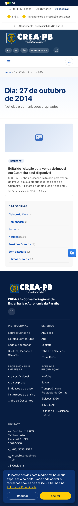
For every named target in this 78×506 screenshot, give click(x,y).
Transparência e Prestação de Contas (55, 390)
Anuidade (55, 332)
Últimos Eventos (21, 259)
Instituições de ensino (21, 394)
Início (8, 72)
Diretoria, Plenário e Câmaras (22, 353)
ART (55, 338)
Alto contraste (39, 50)
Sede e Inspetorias (19, 344)
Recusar (22, 496)
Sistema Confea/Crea (22, 338)
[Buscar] (69, 62)
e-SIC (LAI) (48, 404)
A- (8, 50)
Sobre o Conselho (22, 332)
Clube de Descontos (20, 400)
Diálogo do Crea (20, 214)
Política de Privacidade (21, 487)
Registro (46, 344)
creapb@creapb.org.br (24, 457)
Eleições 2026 (50, 398)
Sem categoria (20, 251)
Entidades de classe (20, 388)
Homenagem (18, 221)
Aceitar (55, 496)
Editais (45, 382)
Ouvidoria (18, 465)
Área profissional (18, 376)
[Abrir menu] (9, 61)
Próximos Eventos (22, 244)
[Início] (29, 38)
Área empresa (16, 382)
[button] (72, 253)
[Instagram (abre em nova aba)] (56, 50)
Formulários (48, 357)
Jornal (14, 229)
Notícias (17, 236)
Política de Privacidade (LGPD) (55, 412)
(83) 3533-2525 (22, 449)
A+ (24, 50)
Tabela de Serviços (53, 351)
